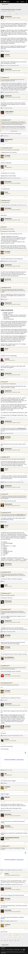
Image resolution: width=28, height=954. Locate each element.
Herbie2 (7, 873)
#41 (26, 791)
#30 (26, 606)
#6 (26, 144)
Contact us (3, 949)
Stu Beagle (7, 155)
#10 (26, 197)
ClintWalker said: (5, 846)
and (6, 51)
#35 (26, 679)
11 (13, 13)
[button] (1, 1)
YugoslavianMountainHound (12, 837)
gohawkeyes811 (9, 139)
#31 (26, 625)
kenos (6, 585)
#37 (26, 708)
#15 (26, 284)
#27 (26, 530)
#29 (26, 589)
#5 (26, 116)
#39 (26, 744)
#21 (26, 426)
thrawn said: (4, 381)
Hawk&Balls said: (5, 457)
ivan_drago (7, 674)
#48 (26, 903)
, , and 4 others (10, 920)
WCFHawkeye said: (5, 593)
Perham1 (7, 739)
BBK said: (3, 227)
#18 (26, 363)
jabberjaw (7, 797)
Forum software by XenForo (9, 951)
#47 (26, 893)
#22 (26, 441)
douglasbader (4, 11)
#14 (26, 269)
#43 (26, 819)
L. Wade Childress (9, 111)
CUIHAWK (7, 54)
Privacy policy (17, 949)
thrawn (6, 348)
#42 (26, 802)
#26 (26, 509)
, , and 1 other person (12, 870)
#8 (26, 171)
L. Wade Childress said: (6, 147)
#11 (26, 213)
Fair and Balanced (9, 657)
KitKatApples (8, 181)
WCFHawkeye (8, 563)
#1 (26, 21)
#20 (26, 395)
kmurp (6, 192)
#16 (26, 307)
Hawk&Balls (8, 437)
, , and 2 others (10, 92)
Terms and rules (9, 949)
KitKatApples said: (5, 200)
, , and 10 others (11, 65)
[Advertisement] (14, 7)
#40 (26, 778)
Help (21, 949)
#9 (26, 186)
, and (10, 261)
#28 (26, 568)
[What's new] (26, 1)
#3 (26, 74)
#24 (26, 473)
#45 (26, 842)
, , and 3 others (11, 178)
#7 (26, 160)
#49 (26, 915)
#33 (26, 651)
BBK (6, 166)
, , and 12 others (13, 735)
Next (17, 13)
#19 (26, 378)
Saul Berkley (8, 279)
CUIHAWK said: (5, 77)
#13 (26, 256)
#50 (26, 929)
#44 (26, 830)
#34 (26, 662)
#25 (26, 490)
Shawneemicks (8, 504)
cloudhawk (7, 786)
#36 (26, 695)
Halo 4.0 (3, 947)
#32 (26, 640)
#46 (26, 878)
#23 (26, 453)
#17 (26, 353)
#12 (26, 223)
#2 (26, 59)
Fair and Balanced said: (6, 682)
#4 (26, 100)
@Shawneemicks (22, 428)
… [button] (11, 13)
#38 (26, 731)
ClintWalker (8, 826)
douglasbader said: (6, 119)
